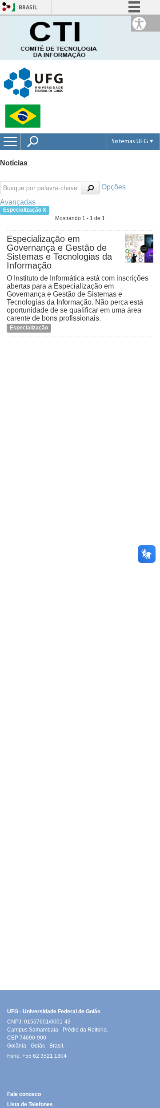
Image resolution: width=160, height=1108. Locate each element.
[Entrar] (6, 7)
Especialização (29, 328)
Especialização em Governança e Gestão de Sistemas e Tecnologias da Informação (59, 252)
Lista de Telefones (30, 1104)
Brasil (28, 7)
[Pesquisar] (90, 187)
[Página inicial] (56, 37)
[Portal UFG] (33, 82)
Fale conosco (24, 1094)
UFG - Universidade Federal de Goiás (53, 1011)
